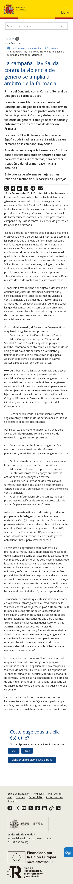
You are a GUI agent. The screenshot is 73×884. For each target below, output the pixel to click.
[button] (65, 7)
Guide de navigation (18, 793)
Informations (51, 48)
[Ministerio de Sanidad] (16, 8)
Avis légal (39, 793)
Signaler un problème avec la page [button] (32, 759)
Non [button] (27, 750)
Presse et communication (28, 48)
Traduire (9, 38)
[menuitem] (19, 793)
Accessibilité (36, 797)
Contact (20, 797)
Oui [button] (14, 750)
